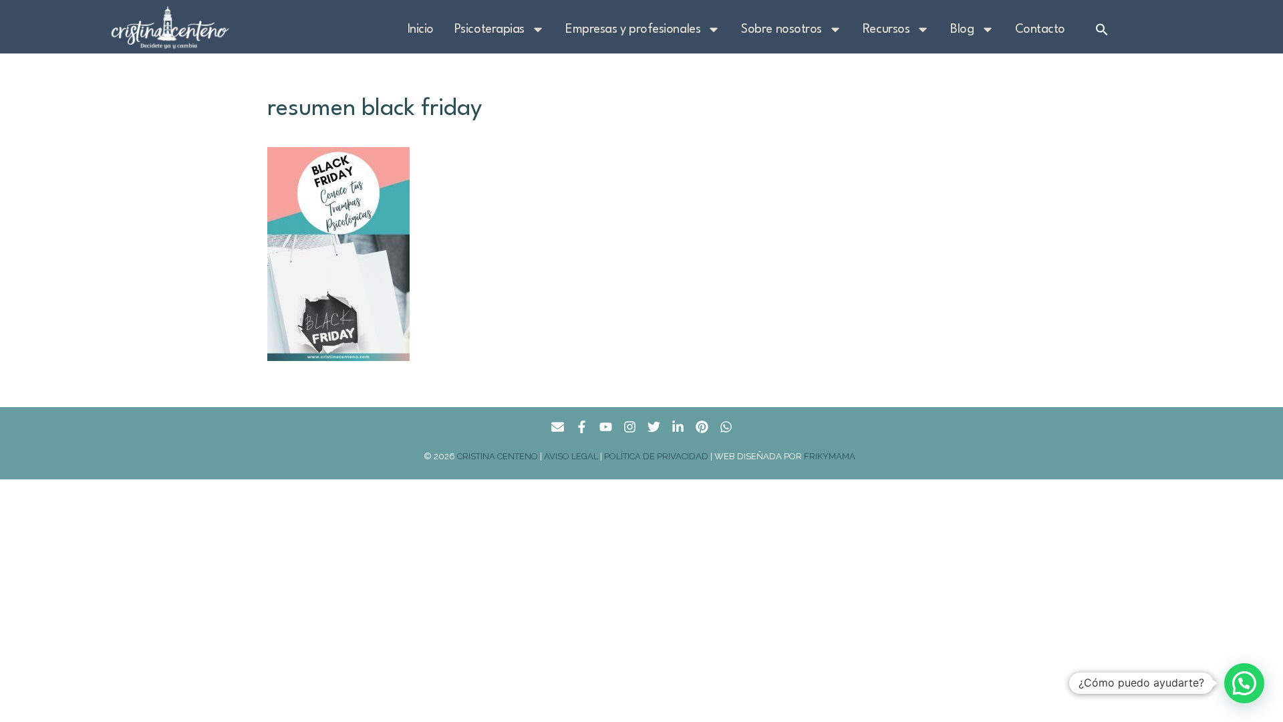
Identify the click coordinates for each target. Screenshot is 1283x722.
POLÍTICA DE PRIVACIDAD (656, 456)
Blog (962, 29)
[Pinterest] (702, 426)
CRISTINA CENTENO (497, 456)
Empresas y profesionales (632, 29)
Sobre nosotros (781, 29)
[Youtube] (605, 426)
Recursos (886, 29)
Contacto (1040, 29)
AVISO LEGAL (571, 456)
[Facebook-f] (581, 426)
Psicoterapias (489, 29)
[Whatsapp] (726, 426)
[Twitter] (654, 426)
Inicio (421, 29)
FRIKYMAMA (831, 456)
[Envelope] (557, 426)
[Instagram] (629, 426)
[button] (1102, 29)
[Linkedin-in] (678, 426)
